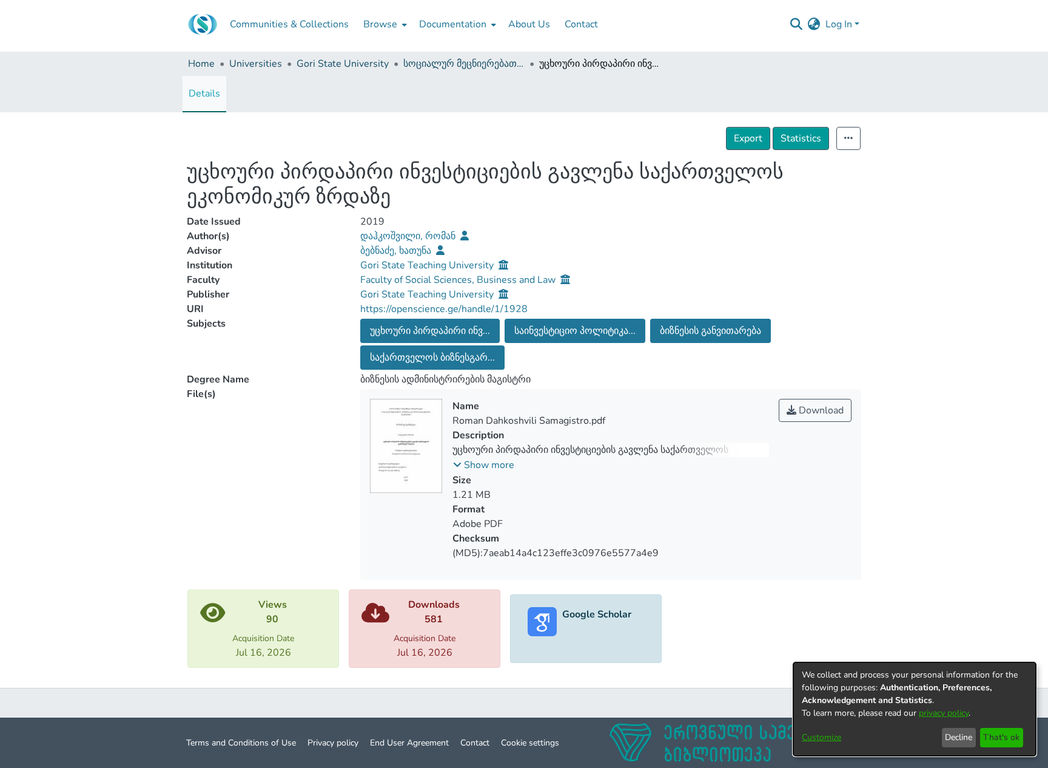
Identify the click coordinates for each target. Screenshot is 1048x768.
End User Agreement (409, 743)
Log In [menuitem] (838, 24)
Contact (474, 743)
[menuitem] (384, 24)
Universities (255, 63)
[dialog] (914, 709)
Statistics (801, 138)
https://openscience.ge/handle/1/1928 (444, 309)
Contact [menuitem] (581, 24)
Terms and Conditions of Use (241, 743)
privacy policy (944, 713)
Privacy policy (332, 743)
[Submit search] (796, 24)
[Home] (202, 24)
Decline (958, 737)
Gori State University (343, 63)
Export (748, 138)
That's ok (1001, 737)
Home (201, 63)
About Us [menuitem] (529, 24)
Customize (821, 737)
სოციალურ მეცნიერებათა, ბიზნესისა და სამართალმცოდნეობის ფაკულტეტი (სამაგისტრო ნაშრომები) (464, 63)
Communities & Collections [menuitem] (289, 24)
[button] (483, 465)
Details (204, 93)
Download (820, 410)
